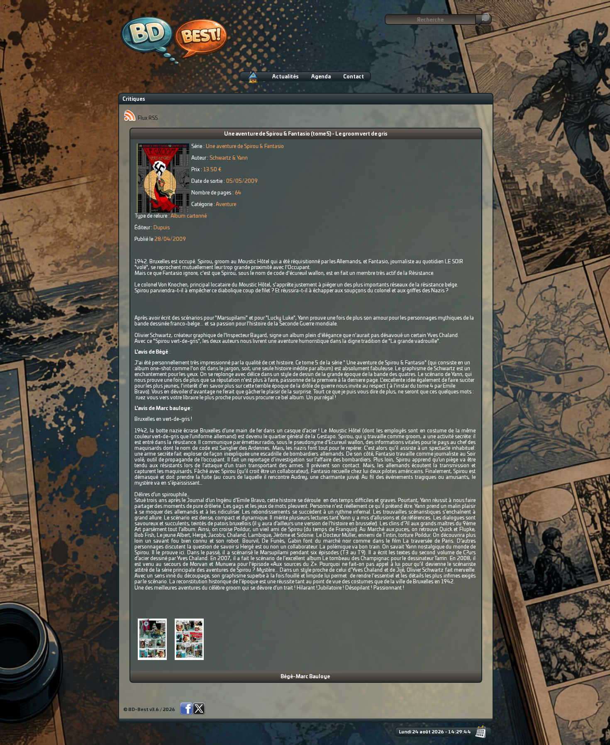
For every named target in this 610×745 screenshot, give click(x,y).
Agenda (321, 76)
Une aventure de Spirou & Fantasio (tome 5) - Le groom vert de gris (306, 133)
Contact (353, 76)
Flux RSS (147, 118)
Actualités (285, 76)
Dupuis (162, 227)
